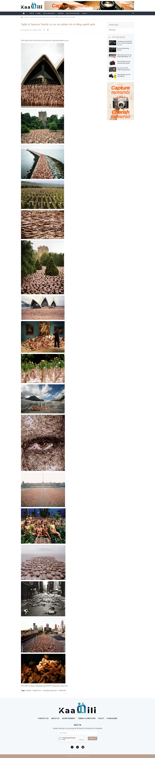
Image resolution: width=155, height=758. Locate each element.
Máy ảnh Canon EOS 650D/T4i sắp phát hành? (123, 68)
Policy (101, 718)
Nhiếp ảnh (61, 13)
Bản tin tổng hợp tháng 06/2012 (123, 49)
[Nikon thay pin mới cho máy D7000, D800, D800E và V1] (112, 56)
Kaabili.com (37, 690)
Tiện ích (84, 13)
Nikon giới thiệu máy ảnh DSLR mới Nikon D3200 (123, 62)
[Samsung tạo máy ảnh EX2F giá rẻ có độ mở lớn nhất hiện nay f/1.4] (112, 43)
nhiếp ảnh (62, 690)
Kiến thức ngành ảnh (72, 13)
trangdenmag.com (50, 690)
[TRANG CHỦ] (22, 17)
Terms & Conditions (87, 718)
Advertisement (68, 718)
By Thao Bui (25, 30)
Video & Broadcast (49, 13)
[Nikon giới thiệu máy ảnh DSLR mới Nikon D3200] (112, 63)
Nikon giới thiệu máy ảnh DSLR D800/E (123, 75)
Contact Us (43, 718)
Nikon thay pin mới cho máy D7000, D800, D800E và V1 (124, 55)
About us (55, 718)
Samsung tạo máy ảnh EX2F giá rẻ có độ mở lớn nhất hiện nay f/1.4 (124, 43)
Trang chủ (23, 13)
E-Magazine (112, 718)
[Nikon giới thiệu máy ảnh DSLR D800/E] (112, 76)
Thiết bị (32, 13)
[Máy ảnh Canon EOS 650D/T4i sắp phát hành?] (112, 69)
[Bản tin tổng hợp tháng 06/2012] (112, 50)
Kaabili (39, 13)
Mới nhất (112, 30)
